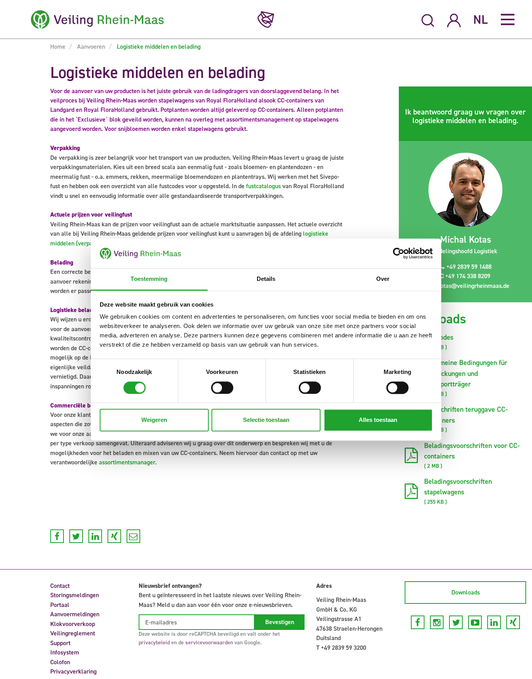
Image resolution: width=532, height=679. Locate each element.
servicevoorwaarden (209, 642)
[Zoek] (428, 19)
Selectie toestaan (266, 420)
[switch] (222, 387)
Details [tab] (266, 279)
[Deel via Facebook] (57, 536)
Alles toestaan (378, 420)
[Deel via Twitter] (76, 536)
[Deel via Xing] (114, 536)
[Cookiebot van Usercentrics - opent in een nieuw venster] (399, 253)
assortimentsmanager (127, 462)
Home (57, 46)
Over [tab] (382, 279)
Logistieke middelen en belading (158, 46)
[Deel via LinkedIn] (95, 536)
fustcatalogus (263, 186)
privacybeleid (154, 642)
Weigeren (154, 420)
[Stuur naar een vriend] (133, 536)
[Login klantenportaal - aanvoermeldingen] (454, 19)
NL (480, 19)
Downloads (465, 592)
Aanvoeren (90, 46)
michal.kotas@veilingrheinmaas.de (463, 286)
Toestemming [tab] (148, 279)
